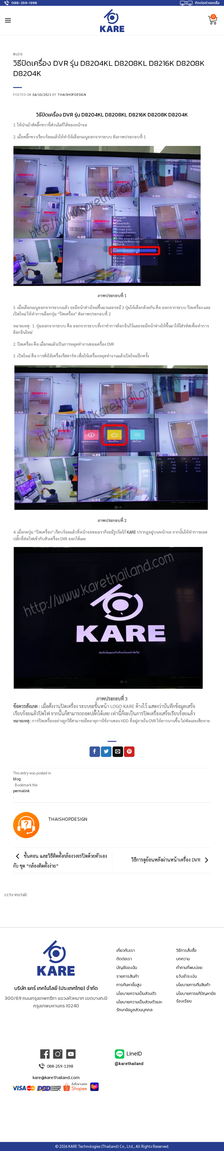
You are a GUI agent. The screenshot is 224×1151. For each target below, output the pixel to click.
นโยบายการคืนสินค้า (193, 984)
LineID (134, 1053)
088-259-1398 (24, 3)
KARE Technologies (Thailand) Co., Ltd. (101, 1146)
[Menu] (7, 20)
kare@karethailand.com (56, 1077)
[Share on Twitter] (106, 751)
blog (17, 54)
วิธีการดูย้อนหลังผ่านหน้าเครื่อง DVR (166, 860)
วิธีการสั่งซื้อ (186, 950)
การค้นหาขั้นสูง (128, 984)
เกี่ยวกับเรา (125, 950)
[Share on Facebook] (95, 751)
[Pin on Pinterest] (129, 751)
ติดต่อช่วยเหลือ (207, 3)
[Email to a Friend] (118, 751)
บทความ (183, 959)
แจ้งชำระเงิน (186, 976)
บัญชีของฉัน (126, 967)
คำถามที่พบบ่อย (189, 967)
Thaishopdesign (71, 94)
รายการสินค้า (127, 976)
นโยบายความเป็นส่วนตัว (136, 993)
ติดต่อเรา (124, 959)
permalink (21, 790)
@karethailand (129, 1063)
